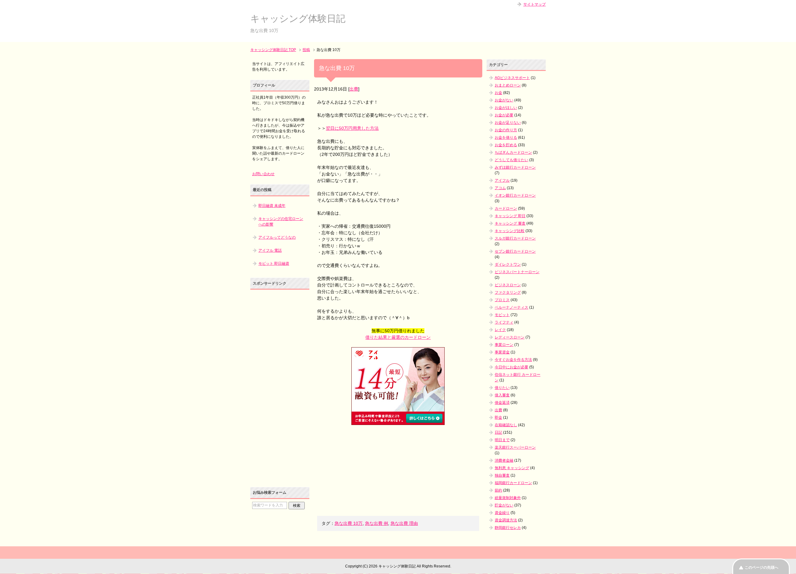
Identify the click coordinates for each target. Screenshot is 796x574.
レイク (500, 330)
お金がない (504, 100)
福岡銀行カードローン (513, 483)
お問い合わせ (263, 174)
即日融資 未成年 (271, 205)
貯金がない (504, 505)
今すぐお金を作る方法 (513, 359)
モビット (502, 315)
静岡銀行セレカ (508, 527)
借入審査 (502, 395)
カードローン (506, 208)
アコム (500, 188)
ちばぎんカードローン (513, 152)
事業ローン (504, 345)
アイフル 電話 (270, 250)
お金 (498, 93)
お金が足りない (508, 122)
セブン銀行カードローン (515, 251)
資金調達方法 (506, 520)
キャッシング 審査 (510, 223)
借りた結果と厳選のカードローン (398, 337)
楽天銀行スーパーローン (515, 447)
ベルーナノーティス (511, 307)
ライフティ (504, 322)
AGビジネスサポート (512, 78)
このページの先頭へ (761, 567)
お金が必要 (504, 115)
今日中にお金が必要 (511, 367)
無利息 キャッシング (512, 468)
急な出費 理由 (404, 523)
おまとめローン (508, 85)
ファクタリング (508, 292)
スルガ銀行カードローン (515, 238)
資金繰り (502, 513)
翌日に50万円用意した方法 (352, 128)
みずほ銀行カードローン (515, 167)
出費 (353, 88)
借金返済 (502, 402)
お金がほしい (506, 107)
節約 (498, 490)
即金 (498, 417)
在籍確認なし (506, 425)
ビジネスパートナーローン (517, 272)
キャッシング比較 (510, 231)
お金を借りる (506, 137)
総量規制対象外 (508, 498)
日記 (498, 432)
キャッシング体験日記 (297, 18)
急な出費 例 (376, 523)
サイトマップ (534, 4)
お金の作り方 (506, 130)
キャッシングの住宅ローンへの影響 (280, 221)
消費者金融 (504, 460)
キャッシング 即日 (510, 216)
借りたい (502, 387)
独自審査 (502, 475)
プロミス (502, 300)
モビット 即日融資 (273, 263)
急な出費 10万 (349, 523)
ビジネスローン (508, 285)
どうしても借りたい (511, 160)
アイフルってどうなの (277, 237)
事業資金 (502, 352)
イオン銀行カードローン (515, 195)
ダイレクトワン (508, 264)
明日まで (502, 440)
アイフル (502, 180)
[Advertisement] (398, 470)
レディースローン (510, 337)
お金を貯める (506, 145)
